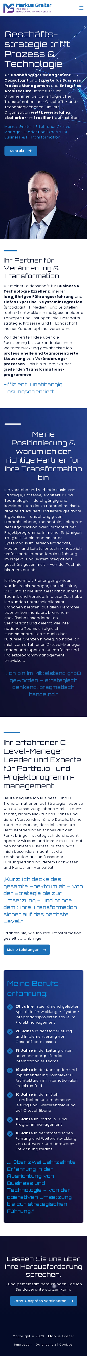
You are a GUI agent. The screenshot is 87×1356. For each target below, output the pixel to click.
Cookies (66, 1344)
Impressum (23, 1344)
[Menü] (81, 8)
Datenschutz (46, 1344)
